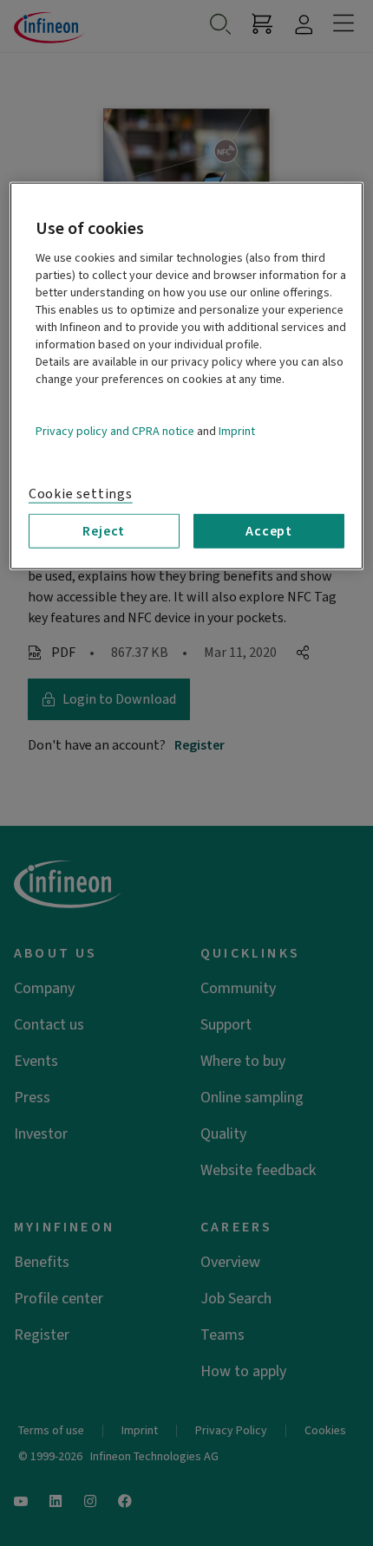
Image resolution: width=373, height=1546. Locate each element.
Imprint (237, 430)
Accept (268, 530)
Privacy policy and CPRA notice (115, 430)
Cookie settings (81, 493)
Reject (103, 530)
